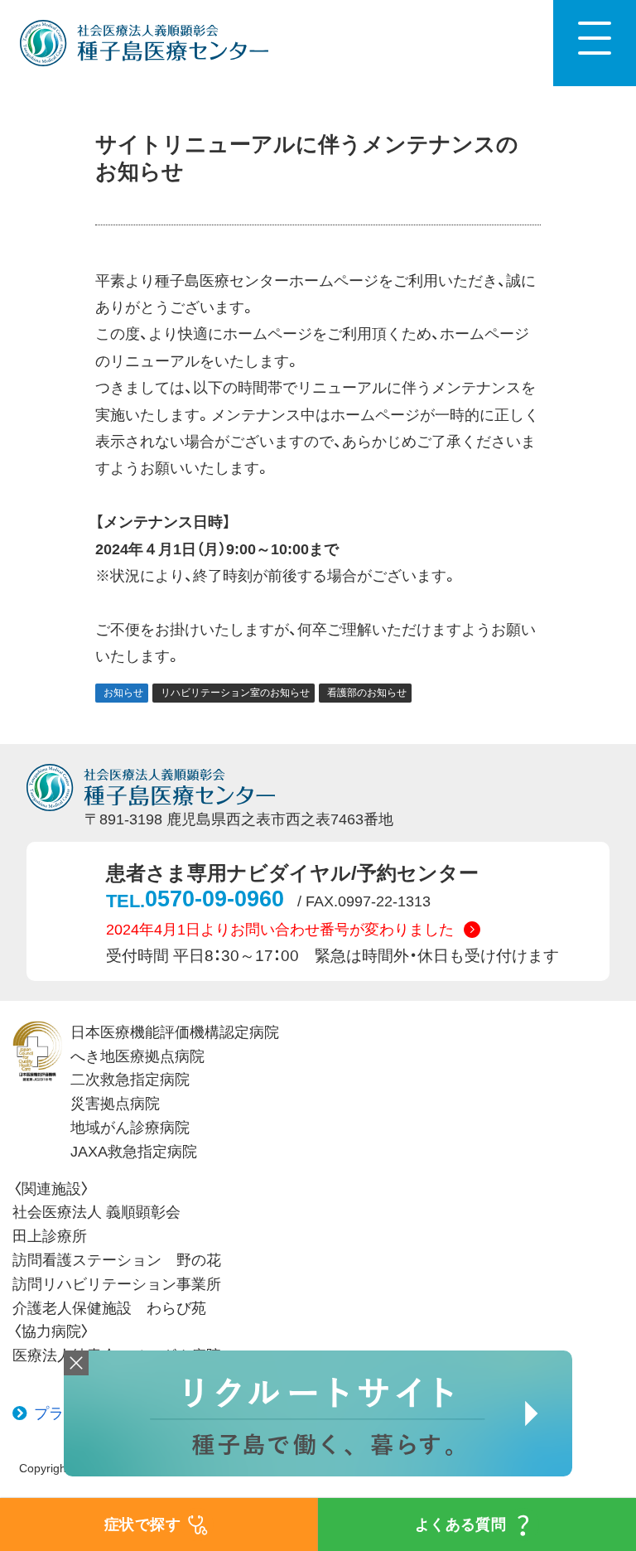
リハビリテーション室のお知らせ (235, 692)
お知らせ (123, 692)
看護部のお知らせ (367, 692)
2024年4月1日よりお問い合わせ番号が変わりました (280, 929)
